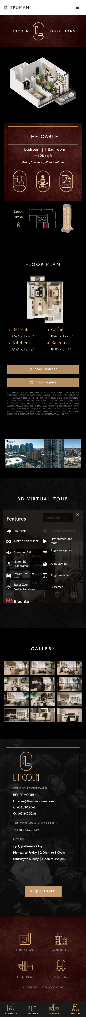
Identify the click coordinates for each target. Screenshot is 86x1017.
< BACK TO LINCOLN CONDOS (43, 987)
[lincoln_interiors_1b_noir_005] (16, 715)
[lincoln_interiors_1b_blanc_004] (16, 684)
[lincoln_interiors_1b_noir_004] (42, 699)
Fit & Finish (54, 1014)
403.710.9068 (26, 807)
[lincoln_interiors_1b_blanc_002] (42, 668)
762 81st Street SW (26, 830)
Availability (32, 1014)
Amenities (75, 1014)
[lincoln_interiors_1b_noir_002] (69, 684)
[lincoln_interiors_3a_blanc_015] (69, 715)
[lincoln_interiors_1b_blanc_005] (69, 699)
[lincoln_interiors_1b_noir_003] (16, 699)
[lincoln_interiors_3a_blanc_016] (42, 715)
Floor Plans (11, 1014)
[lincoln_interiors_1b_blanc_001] (16, 668)
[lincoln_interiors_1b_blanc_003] (69, 668)
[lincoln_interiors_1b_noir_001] (42, 684)
